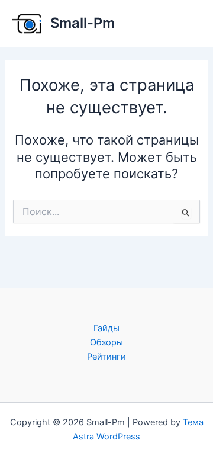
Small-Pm (82, 22)
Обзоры (106, 342)
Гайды (106, 328)
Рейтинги (106, 356)
